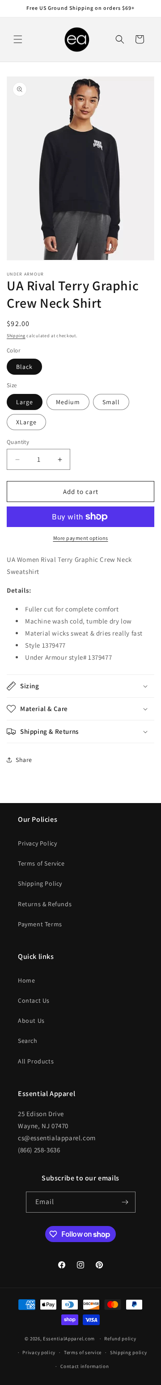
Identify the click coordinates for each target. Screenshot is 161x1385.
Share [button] (24, 760)
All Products (36, 1061)
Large (24, 402)
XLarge (26, 422)
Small (111, 402)
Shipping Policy (40, 883)
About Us (31, 1021)
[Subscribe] (125, 1202)
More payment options (80, 538)
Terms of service (83, 1352)
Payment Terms (40, 924)
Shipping (16, 336)
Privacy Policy (37, 843)
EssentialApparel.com (69, 1338)
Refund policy (120, 1338)
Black (24, 367)
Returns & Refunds (45, 904)
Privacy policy (38, 1352)
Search (28, 1041)
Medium (68, 402)
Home (26, 980)
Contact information (84, 1366)
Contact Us (34, 1000)
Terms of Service (41, 863)
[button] (18, 39)
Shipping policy (128, 1352)
